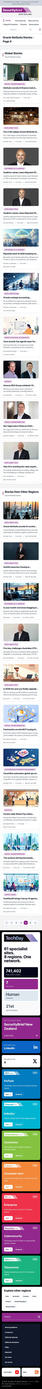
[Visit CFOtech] (16, 1073)
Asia (7, 1296)
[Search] (30, 29)
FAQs (7, 1347)
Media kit (18, 1094)
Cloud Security (20, 21)
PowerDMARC (7, 1386)
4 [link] (25, 923)
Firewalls (23, 24)
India (34, 1296)
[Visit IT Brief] (16, 1197)
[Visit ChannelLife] (16, 1104)
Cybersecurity (33, 21)
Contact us (9, 1332)
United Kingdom (20, 1301)
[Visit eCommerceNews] (16, 1134)
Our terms (8, 1362)
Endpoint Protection (10, 24)
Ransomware (34, 24)
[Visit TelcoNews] (16, 1259)
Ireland (8, 1301)
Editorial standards (12, 1342)
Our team (8, 1357)
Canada (26, 1296)
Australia (16, 1296)
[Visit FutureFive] (16, 1166)
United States (10, 1307)
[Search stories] (39, 1317)
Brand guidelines (11, 1327)
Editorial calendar (11, 1337)
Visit (7, 1094)
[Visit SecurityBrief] (16, 1228)
